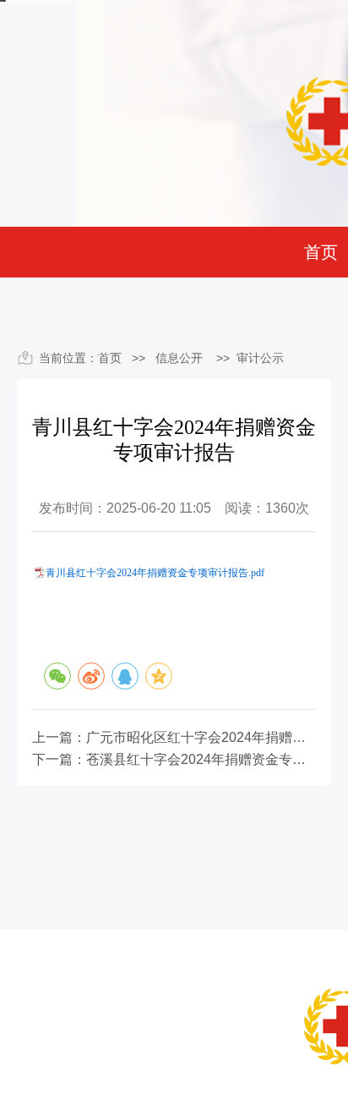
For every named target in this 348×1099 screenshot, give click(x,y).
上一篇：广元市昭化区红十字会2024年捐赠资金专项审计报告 (174, 738)
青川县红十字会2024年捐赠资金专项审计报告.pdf (155, 573)
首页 (321, 252)
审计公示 (260, 358)
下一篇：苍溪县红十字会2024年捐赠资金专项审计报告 (174, 760)
